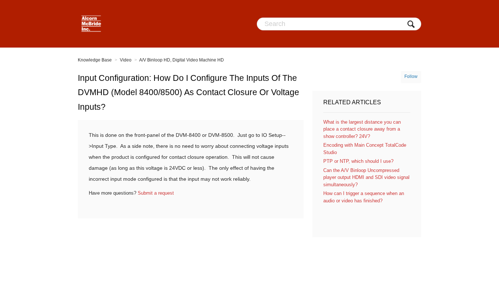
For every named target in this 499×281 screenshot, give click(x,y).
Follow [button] (411, 76)
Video (126, 60)
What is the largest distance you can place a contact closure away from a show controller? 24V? (362, 129)
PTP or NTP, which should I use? (358, 161)
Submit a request (156, 193)
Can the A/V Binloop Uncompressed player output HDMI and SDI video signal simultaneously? (366, 177)
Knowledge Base (95, 60)
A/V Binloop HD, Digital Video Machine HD (181, 60)
